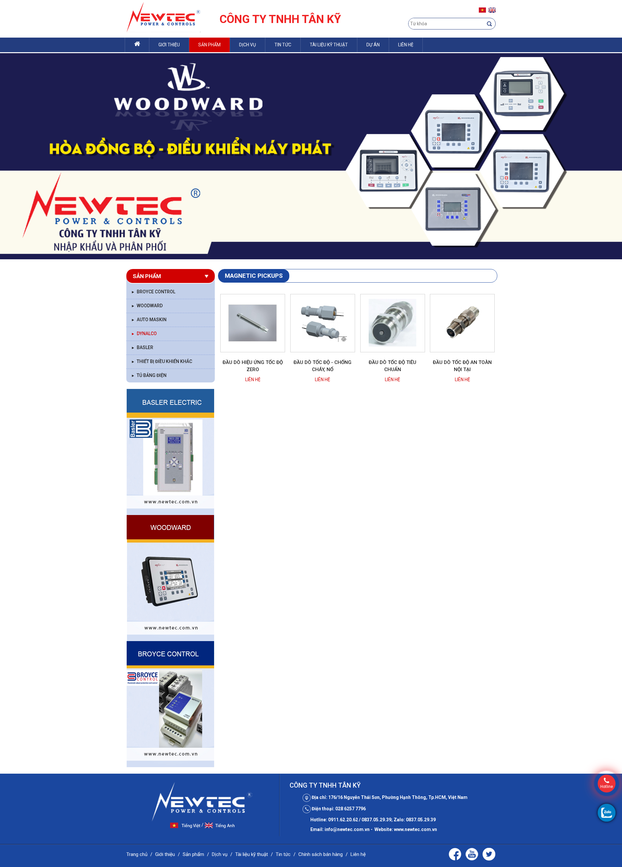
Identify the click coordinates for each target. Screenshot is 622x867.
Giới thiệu (169, 44)
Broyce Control (153, 291)
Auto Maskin (149, 319)
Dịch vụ (247, 44)
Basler (142, 347)
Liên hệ (405, 44)
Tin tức (282, 44)
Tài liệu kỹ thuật (329, 44)
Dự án (373, 44)
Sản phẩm (209, 44)
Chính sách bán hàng (320, 854)
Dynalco (144, 333)
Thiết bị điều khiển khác (161, 361)
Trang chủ (136, 854)
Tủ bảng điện (149, 375)
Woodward (147, 305)
